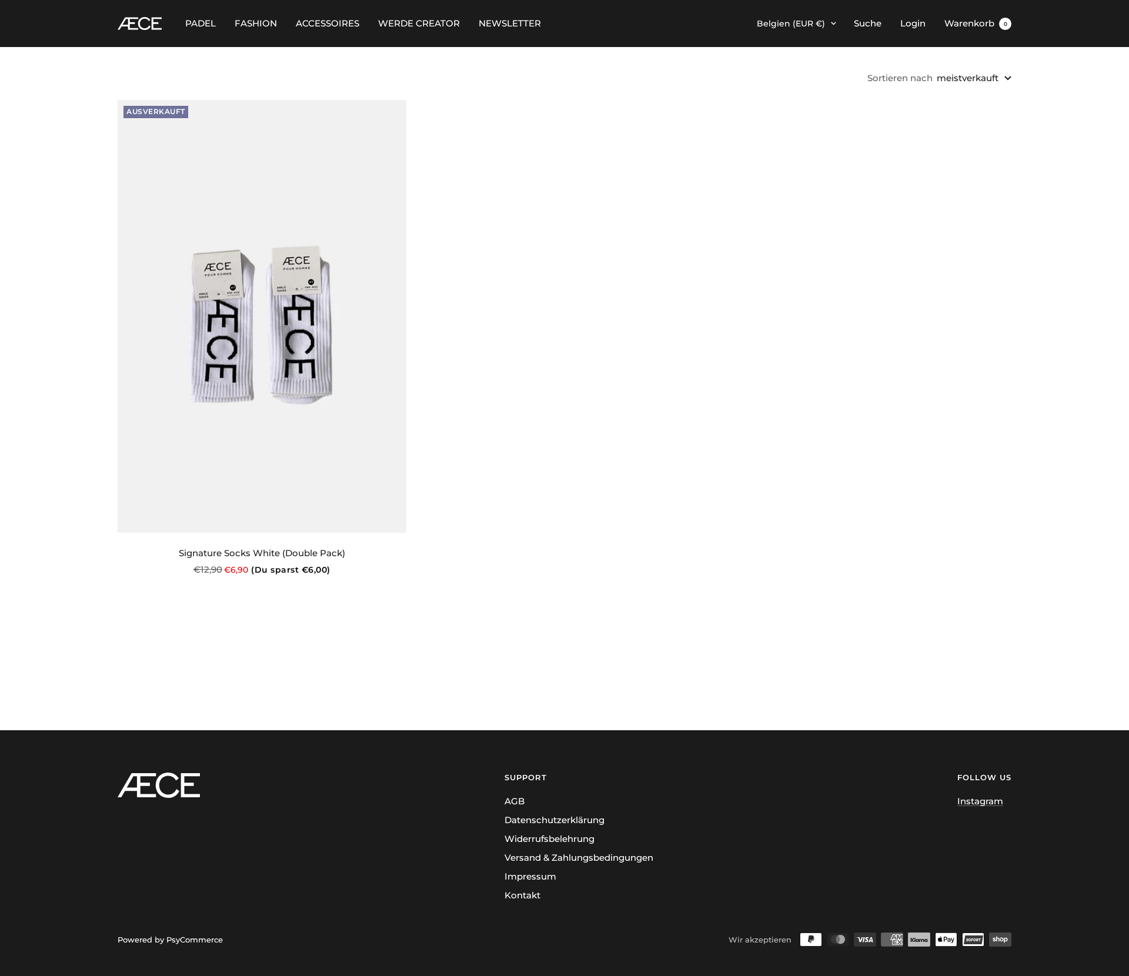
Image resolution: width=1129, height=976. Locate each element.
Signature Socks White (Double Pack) (262, 553)
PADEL (200, 23)
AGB (515, 801)
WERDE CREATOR (419, 23)
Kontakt (522, 895)
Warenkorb (975, 23)
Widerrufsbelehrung (549, 838)
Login (913, 23)
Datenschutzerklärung (554, 819)
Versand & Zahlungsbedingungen (579, 857)
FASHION (256, 23)
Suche (867, 23)
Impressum (530, 876)
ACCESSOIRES (327, 23)
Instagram (980, 801)
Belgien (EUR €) (791, 23)
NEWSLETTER (510, 23)
